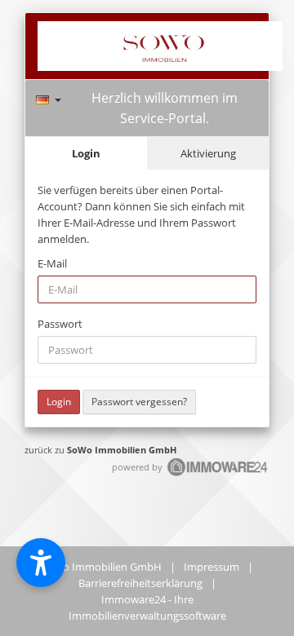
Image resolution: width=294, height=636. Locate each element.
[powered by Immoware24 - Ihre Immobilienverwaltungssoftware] (218, 474)
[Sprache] (48, 97)
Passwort (60, 323)
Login (86, 153)
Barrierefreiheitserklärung (140, 583)
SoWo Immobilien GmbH (121, 450)
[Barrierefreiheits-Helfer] (40, 562)
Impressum (211, 566)
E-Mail (52, 263)
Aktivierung (208, 153)
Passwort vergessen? (139, 402)
